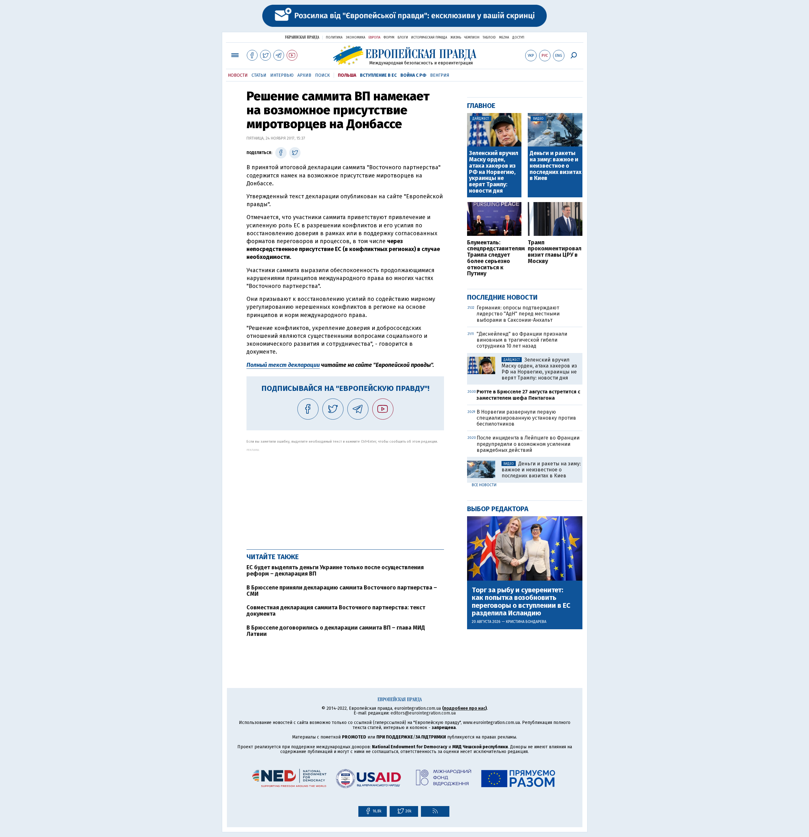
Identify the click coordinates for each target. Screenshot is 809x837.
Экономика (355, 37)
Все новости (484, 485)
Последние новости (502, 297)
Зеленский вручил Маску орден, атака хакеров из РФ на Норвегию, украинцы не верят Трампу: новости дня (493, 172)
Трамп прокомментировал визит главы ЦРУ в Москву (554, 252)
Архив (304, 75)
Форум (389, 37)
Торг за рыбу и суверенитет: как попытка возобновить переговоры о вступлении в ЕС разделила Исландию (521, 601)
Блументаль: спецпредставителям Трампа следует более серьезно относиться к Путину (494, 258)
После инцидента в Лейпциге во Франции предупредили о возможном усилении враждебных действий (528, 444)
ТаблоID (489, 37)
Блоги (403, 37)
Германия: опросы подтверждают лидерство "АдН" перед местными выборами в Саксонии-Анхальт (518, 314)
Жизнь (455, 37)
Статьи (259, 75)
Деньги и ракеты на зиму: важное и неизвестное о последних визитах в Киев (555, 166)
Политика (334, 37)
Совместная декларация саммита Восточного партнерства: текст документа (335, 610)
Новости (238, 75)
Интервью (282, 75)
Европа (374, 37)
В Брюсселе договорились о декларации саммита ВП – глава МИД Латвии (335, 630)
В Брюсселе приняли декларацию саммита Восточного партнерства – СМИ (341, 590)
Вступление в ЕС (378, 75)
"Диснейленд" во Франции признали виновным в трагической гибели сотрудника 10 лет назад (522, 340)
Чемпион (471, 37)
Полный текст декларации (283, 365)
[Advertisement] (345, 495)
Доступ (518, 37)
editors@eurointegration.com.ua (423, 713)
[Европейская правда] (405, 55)
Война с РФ (413, 75)
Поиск (322, 75)
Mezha (504, 37)
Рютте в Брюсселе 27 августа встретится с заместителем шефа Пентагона (528, 395)
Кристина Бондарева (526, 621)
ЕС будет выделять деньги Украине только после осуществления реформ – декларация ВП (335, 570)
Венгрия (439, 75)
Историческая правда (429, 37)
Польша (347, 75)
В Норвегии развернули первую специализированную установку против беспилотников (526, 418)
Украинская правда (302, 37)
